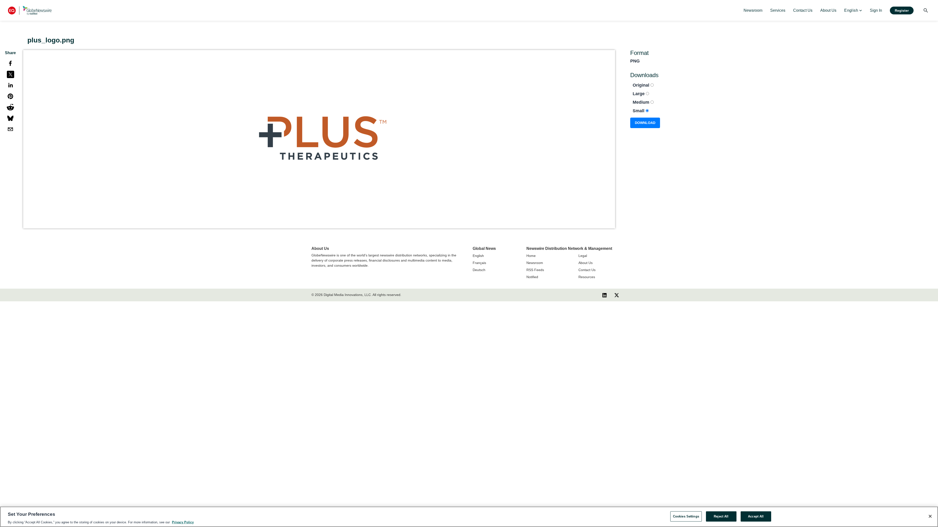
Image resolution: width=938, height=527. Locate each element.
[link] (753, 10)
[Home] (30, 10)
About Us (585, 263)
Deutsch (479, 270)
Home (531, 256)
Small (639, 110)
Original (641, 85)
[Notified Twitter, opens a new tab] (616, 295)
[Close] (930, 516)
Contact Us (587, 270)
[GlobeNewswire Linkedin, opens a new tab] (604, 295)
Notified (532, 277)
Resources (586, 277)
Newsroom (534, 263)
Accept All (756, 516)
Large (639, 93)
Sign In (876, 10)
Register (902, 10)
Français (479, 263)
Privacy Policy (183, 522)
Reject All (721, 516)
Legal (582, 256)
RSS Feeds (535, 270)
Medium (641, 102)
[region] (469, 517)
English (478, 256)
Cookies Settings (686, 516)
